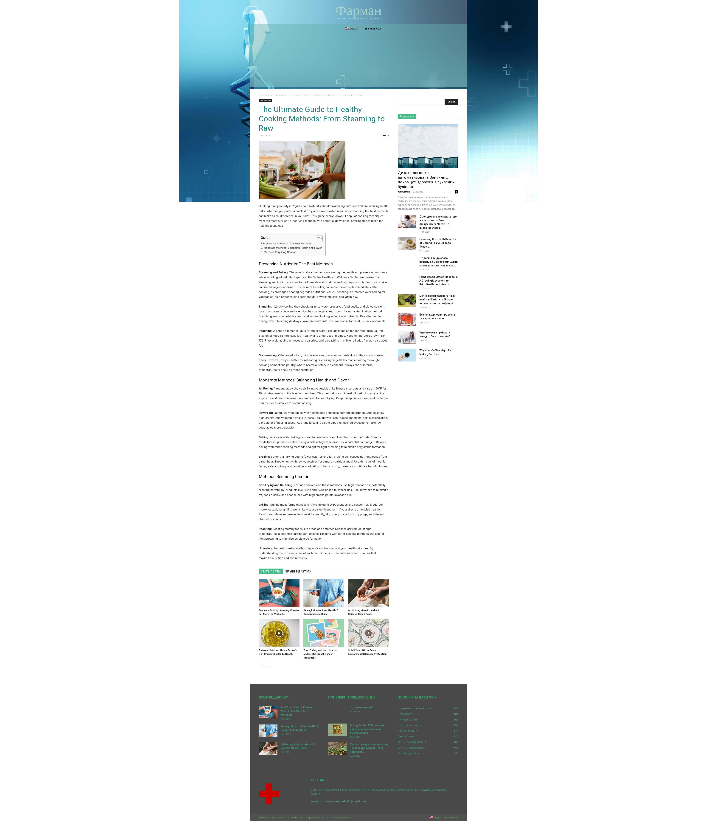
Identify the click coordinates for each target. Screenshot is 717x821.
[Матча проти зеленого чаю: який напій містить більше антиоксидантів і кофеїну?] (407, 300)
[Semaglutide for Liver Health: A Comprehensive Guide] (323, 593)
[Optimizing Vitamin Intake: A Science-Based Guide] (368, 593)
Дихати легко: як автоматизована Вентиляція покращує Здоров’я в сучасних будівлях (426, 179)
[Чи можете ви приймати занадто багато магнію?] (407, 337)
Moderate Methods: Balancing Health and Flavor (293, 247)
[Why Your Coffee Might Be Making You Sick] (407, 355)
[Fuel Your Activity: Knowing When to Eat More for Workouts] (279, 593)
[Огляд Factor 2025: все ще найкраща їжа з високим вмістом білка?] (337, 730)
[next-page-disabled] (267, 665)
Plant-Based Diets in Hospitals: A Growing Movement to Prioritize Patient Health (438, 280)
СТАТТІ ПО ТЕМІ (271, 571)
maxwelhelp (404, 191)
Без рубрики (373, 28)
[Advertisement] (358, 61)
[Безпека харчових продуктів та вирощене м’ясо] (407, 319)
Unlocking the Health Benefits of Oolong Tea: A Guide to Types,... (437, 243)
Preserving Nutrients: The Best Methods (287, 243)
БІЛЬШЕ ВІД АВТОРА (298, 571)
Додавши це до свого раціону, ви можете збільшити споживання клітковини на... (438, 262)
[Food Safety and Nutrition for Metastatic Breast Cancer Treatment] (323, 633)
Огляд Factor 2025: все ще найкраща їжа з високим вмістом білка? (367, 729)
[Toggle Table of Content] (317, 238)
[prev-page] (261, 665)
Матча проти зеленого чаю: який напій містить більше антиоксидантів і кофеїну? (437, 299)
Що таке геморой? (362, 707)
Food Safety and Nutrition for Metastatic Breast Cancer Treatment (320, 654)
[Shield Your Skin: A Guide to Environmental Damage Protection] (368, 633)
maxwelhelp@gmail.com (350, 801)
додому (263, 95)
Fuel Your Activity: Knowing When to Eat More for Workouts (296, 711)
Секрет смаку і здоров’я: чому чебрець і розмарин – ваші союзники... (369, 748)
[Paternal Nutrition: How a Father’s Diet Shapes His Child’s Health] (279, 633)
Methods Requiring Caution (280, 252)
